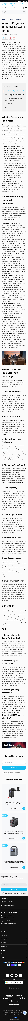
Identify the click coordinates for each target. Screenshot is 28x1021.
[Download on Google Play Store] (9, 982)
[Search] (20, 8)
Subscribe (14, 768)
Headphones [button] (5, 939)
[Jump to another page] (3, 38)
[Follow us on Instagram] (7, 975)
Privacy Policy (7, 774)
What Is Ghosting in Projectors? (14, 91)
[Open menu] (26, 8)
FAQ (6, 107)
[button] (24, 12)
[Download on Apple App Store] (18, 982)
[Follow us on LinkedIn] (20, 975)
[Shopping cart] (23, 8)
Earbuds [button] (3, 942)
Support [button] (3, 950)
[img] (5, 962)
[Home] (9, 8)
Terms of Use (14, 772)
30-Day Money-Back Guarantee (11, 918)
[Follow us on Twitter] (16, 975)
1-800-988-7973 (9, 901)
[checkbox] (3, 893)
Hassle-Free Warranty (9, 920)
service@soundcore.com (9, 905)
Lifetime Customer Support (10, 923)
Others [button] (3, 954)
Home (3, 19)
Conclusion (8, 103)
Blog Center (5, 12)
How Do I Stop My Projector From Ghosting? (13, 99)
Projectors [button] (4, 935)
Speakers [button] (4, 946)
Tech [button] (2, 958)
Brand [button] (3, 931)
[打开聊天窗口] (25, 1013)
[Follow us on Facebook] (11, 975)
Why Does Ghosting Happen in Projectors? (14, 95)
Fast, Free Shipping (8, 915)
